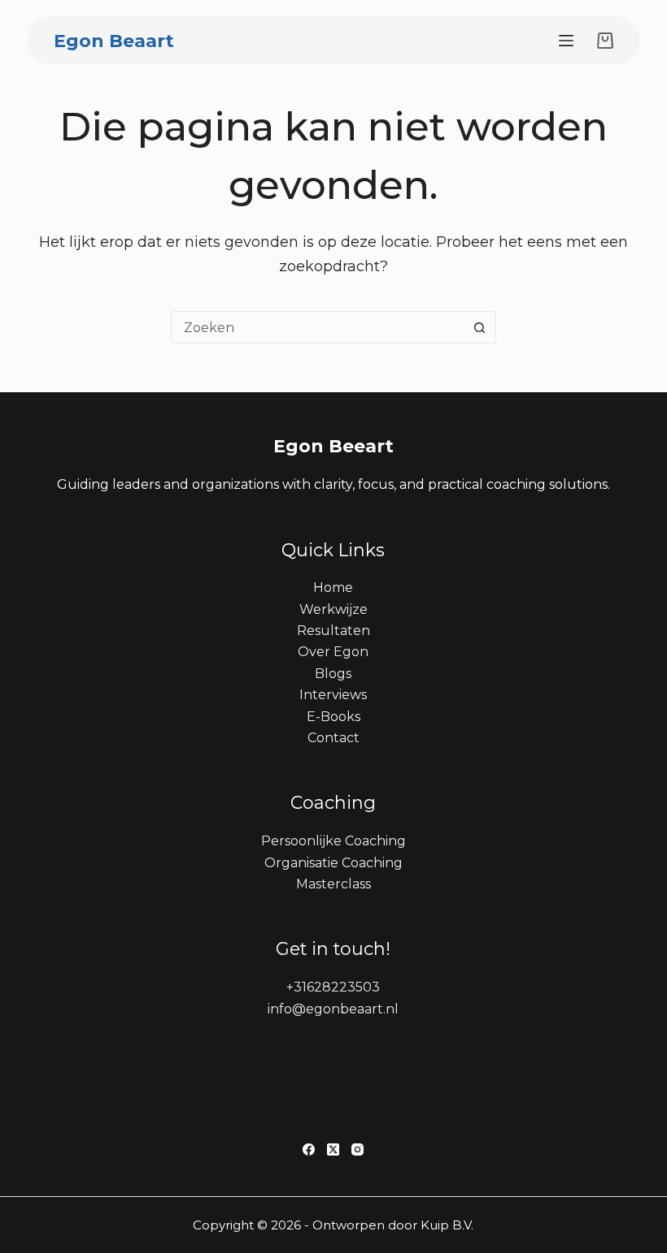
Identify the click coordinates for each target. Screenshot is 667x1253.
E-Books (333, 716)
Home (333, 587)
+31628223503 (333, 987)
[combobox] (318, 327)
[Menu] (566, 40)
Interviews (333, 694)
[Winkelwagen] (601, 40)
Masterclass (333, 884)
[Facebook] (309, 1149)
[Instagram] (357, 1149)
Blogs (333, 673)
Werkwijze (333, 609)
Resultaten (333, 630)
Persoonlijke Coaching (333, 841)
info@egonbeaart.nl (333, 1009)
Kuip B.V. (447, 1225)
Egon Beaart (114, 41)
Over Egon (333, 651)
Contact (333, 737)
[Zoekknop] (479, 327)
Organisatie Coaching (333, 863)
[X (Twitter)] (333, 1149)
